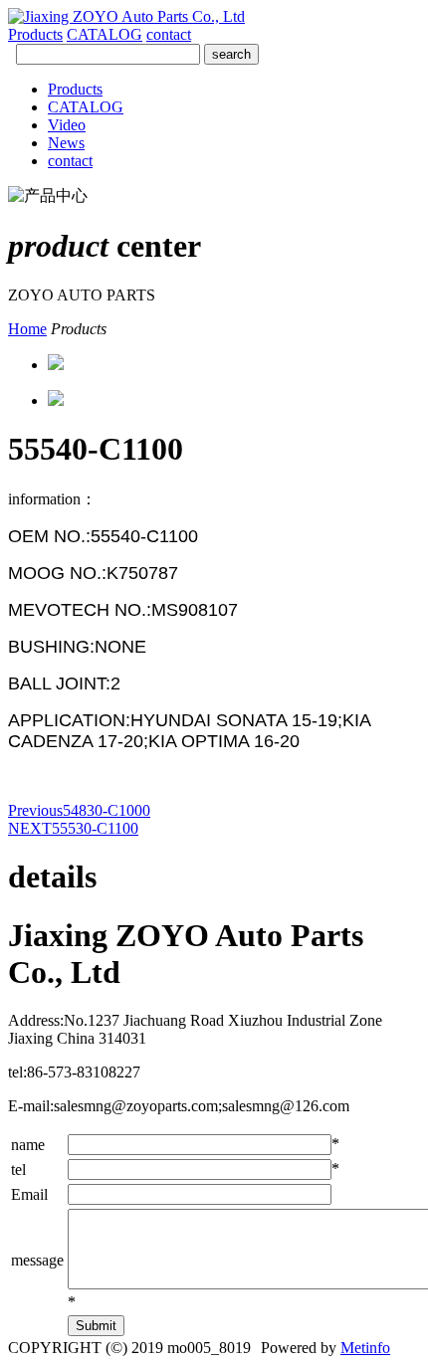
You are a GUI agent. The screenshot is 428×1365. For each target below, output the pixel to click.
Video (67, 124)
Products (35, 34)
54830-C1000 (79, 810)
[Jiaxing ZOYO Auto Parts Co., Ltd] (126, 16)
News (66, 142)
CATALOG (104, 34)
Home (27, 328)
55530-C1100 (73, 828)
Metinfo (365, 1347)
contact (168, 34)
